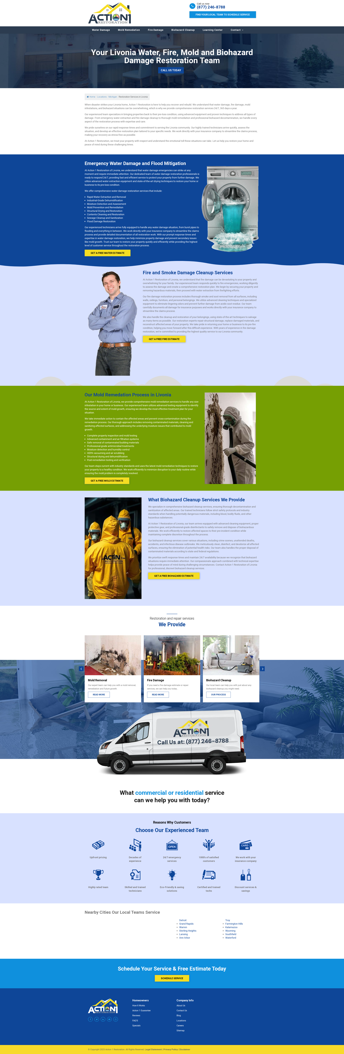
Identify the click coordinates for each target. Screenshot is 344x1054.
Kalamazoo (231, 927)
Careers (180, 1025)
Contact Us (182, 1010)
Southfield (230, 934)
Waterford (230, 937)
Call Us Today (171, 70)
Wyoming (230, 930)
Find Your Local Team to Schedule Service (223, 14)
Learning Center (213, 29)
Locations (181, 1020)
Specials (136, 1025)
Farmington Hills (234, 923)
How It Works (138, 1005)
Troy (227, 920)
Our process (159, 694)
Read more (99, 694)
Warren (183, 927)
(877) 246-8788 (211, 7)
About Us (181, 1005)
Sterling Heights (187, 930)
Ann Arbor (184, 937)
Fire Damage (155, 29)
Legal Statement (153, 1049)
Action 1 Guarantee (141, 1010)
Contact (236, 29)
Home (92, 97)
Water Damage (101, 29)
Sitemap (180, 1030)
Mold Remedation (129, 29)
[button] (81, 668)
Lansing (183, 934)
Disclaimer (184, 1049)
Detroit (183, 920)
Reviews (136, 1015)
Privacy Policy (170, 1049)
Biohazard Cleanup (183, 29)
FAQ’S (135, 1020)
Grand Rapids (186, 923)
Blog (179, 1015)
